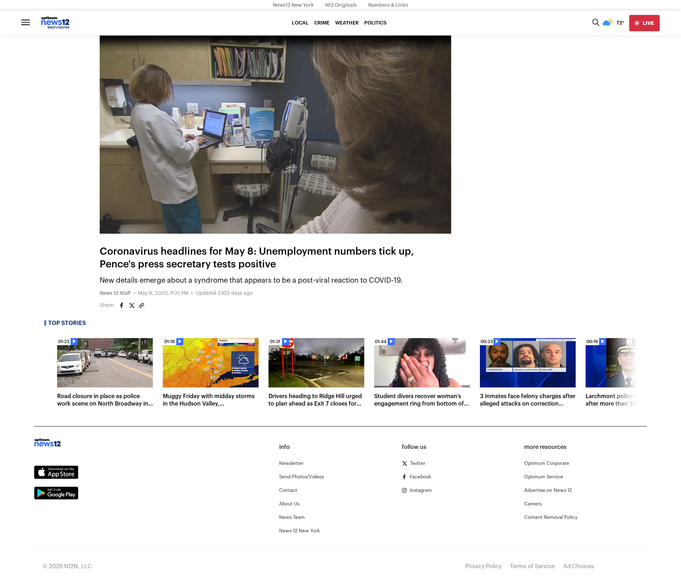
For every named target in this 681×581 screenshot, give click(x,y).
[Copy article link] (141, 305)
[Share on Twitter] (131, 305)
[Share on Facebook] (121, 305)
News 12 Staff (115, 293)
